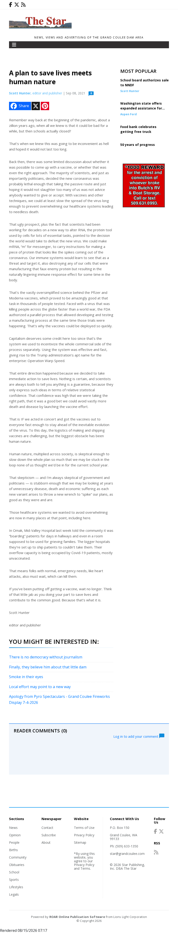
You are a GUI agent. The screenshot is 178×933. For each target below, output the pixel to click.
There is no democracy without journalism (45, 657)
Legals (14, 894)
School (14, 872)
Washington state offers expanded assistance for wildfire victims (141, 108)
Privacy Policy (84, 835)
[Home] (40, 27)
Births (13, 850)
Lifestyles (16, 887)
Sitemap (80, 842)
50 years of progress (137, 144)
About (46, 842)
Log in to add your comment (136, 736)
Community (17, 857)
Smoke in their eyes (26, 676)
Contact (47, 827)
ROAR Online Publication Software (77, 917)
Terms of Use (84, 827)
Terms (85, 868)
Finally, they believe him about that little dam (47, 667)
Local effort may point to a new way (40, 686)
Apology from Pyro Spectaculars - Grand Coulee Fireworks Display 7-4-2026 (59, 699)
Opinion (15, 835)
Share (24, 105)
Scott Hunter (20, 93)
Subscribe (48, 835)
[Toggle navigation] (14, 44)
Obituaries (16, 864)
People (14, 842)
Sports (14, 879)
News (13, 827)
